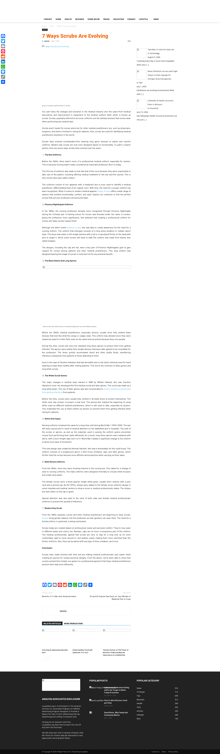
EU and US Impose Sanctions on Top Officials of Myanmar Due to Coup (110, 597)
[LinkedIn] (3, 61)
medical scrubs (74, 227)
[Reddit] (3, 56)
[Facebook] (3, 36)
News (156, 19)
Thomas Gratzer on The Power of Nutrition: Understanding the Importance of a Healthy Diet (115, 652)
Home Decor (94, 19)
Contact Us (155, 752)
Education (118, 19)
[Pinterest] (3, 51)
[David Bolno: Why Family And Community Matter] (90, 712)
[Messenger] (3, 71)
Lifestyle (143, 19)
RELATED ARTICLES (52, 624)
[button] (175, 19)
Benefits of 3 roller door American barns (59, 596)
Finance (131, 19)
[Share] (3, 81)
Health (68, 19)
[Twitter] (3, 41)
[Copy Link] (3, 76)
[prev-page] (43, 658)
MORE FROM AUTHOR (73, 624)
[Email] (3, 46)
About (164, 752)
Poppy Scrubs (104, 191)
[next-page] (47, 658)
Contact (48, 19)
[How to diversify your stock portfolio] (96, 704)
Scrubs (45, 518)
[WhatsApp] (3, 66)
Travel (106, 19)
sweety (46, 41)
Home (58, 19)
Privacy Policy (173, 752)
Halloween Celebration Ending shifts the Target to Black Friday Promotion (116, 690)
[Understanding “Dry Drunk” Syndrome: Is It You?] (86, 638)
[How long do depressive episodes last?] (56, 638)
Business (79, 19)
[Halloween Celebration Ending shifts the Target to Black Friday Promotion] (102, 693)
